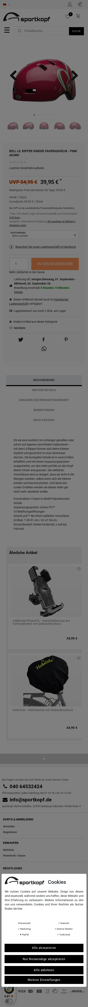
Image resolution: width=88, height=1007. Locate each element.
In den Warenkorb (55, 264)
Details (18, 292)
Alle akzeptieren (44, 948)
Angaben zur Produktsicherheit (44, 400)
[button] (21, 339)
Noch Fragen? (44, 420)
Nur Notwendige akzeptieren (44, 959)
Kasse (21, 855)
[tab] (44, 380)
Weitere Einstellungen (44, 980)
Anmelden (9, 826)
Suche (76, 31)
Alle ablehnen (44, 970)
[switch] (9, 1001)
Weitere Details (44, 390)
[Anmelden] (80, 4)
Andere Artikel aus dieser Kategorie (35, 321)
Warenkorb (9, 855)
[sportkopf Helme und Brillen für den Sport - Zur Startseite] (28, 18)
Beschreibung (44, 380)
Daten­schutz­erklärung (20, 914)
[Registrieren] (71, 4)
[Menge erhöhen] (25, 261)
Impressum (45, 914)
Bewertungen (44, 410)
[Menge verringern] (25, 267)
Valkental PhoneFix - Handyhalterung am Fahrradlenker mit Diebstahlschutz (41, 622)
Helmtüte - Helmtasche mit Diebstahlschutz (43, 710)
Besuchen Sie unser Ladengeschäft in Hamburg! (45, 246)
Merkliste (19, 328)
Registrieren (10, 832)
